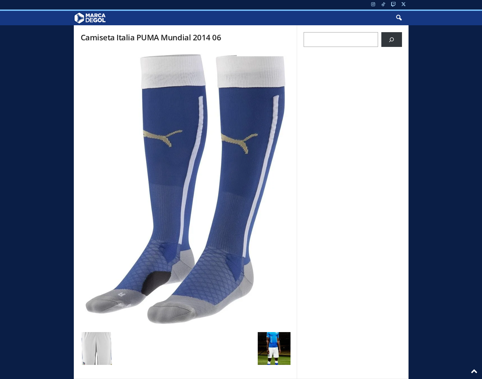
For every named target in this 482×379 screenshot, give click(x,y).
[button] (399, 18)
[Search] (391, 39)
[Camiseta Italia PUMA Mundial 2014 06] (186, 189)
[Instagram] (373, 5)
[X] (404, 5)
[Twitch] (393, 5)
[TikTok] (383, 5)
